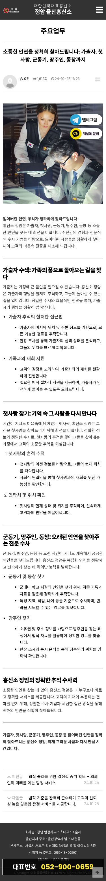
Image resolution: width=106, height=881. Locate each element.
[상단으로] (97, 872)
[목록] (97, 80)
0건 (26, 78)
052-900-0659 (53, 867)
